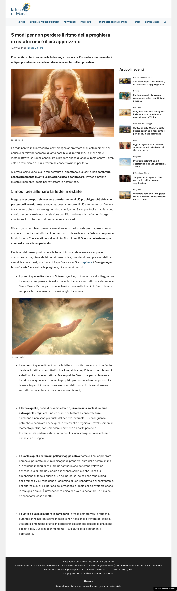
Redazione (68, 561)
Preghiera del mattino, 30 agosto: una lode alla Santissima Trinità (149, 164)
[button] (165, 22)
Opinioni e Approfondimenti (44, 22)
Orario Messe (152, 22)
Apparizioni (70, 22)
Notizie (21, 22)
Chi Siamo (81, 561)
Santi (137, 22)
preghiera (86, 262)
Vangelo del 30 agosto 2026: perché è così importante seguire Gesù (147, 180)
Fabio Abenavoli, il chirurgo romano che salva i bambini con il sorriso (149, 98)
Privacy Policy (107, 561)
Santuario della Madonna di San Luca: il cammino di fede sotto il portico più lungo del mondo (149, 131)
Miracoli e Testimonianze (113, 22)
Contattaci (109, 573)
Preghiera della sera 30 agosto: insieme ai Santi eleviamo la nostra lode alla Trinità (149, 114)
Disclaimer (93, 561)
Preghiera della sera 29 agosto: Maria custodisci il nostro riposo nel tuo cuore (149, 196)
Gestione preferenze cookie (165, 588)
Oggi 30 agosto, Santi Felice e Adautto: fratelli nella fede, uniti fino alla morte (149, 147)
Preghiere (85, 22)
